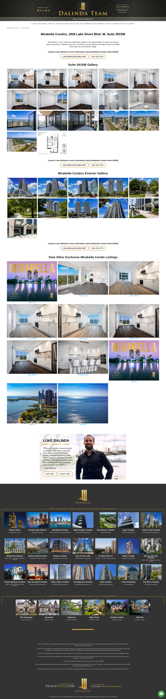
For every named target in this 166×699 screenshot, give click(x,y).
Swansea (72, 617)
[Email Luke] (161, 693)
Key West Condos (151, 582)
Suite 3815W (32, 375)
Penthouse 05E (83, 375)
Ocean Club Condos (151, 530)
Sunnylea (49, 617)
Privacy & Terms (78, 696)
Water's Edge (128, 556)
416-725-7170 (97, 57)
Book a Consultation (122, 6)
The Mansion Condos (83, 582)
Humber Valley (117, 617)
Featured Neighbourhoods (91, 696)
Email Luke (65, 474)
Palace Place (15, 530)
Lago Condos (128, 530)
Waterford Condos (15, 556)
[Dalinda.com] (83, 507)
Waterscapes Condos (83, 530)
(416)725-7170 (122, 12)
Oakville (140, 617)
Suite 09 (32, 424)
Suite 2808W (83, 338)
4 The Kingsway (128, 582)
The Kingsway (26, 617)
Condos (45, 7)
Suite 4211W (83, 296)
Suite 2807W (32, 338)
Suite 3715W (134, 338)
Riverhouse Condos (106, 530)
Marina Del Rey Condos (151, 557)
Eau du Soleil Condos (37, 582)
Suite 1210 (32, 302)
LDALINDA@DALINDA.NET (74, 57)
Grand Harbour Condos (14, 582)
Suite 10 (134, 381)
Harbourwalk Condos (37, 556)
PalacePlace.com (104, 696)
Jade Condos (106, 582)
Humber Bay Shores (38, 530)
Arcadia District (106, 556)
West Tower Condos (60, 582)
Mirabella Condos (13, 28)
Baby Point (94, 617)
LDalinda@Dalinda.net (122, 10)
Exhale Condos (60, 556)
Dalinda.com (113, 696)
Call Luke (50, 474)
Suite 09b (83, 424)
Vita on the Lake (83, 556)
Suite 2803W (134, 295)
